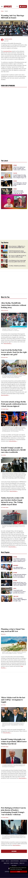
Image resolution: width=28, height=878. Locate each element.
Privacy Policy (12, 869)
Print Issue (15, 596)
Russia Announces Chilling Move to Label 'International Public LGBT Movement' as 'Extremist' (17, 247)
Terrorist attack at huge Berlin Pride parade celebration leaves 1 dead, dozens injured (14, 403)
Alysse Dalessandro (5, 310)
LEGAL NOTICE (14, 865)
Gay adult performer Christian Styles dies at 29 (19, 568)
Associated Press (7, 51)
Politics (15, 173)
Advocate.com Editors (8, 38)
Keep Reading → (8, 343)
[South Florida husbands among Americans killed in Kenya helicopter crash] (4, 251)
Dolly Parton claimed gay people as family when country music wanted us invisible (19, 169)
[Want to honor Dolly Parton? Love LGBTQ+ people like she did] (6, 191)
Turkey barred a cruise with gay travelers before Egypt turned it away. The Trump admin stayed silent (12, 501)
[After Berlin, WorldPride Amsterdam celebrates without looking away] (14, 320)
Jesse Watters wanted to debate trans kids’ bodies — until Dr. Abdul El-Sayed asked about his (20, 560)
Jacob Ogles (4, 455)
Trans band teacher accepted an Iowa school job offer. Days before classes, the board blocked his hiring (19, 593)
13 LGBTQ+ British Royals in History (17, 265)
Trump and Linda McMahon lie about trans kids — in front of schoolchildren (19, 576)
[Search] (17, 6)
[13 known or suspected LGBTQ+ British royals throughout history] (4, 265)
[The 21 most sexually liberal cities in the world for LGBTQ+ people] (4, 256)
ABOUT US (7, 861)
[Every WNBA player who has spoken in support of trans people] (6, 183)
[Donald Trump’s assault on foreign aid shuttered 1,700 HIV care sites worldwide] (14, 464)
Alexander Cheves (5, 357)
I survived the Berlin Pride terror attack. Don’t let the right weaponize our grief (14, 352)
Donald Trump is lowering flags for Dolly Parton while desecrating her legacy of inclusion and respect (19, 177)
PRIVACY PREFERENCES (14, 863)
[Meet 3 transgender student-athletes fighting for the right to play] (6, 598)
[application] (14, 201)
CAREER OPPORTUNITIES (14, 861)
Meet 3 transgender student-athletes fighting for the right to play (20, 599)
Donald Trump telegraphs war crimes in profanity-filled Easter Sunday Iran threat (14, 741)
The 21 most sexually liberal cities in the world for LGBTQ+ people (17, 256)
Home (2, 11)
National (15, 557)
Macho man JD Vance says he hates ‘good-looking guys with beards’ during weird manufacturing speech (20, 584)
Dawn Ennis (4, 634)
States (14, 588)
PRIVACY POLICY (6, 863)
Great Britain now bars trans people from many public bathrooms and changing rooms (17, 262)
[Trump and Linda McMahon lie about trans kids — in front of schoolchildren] (6, 575)
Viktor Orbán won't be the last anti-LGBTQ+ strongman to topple (13, 699)
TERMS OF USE (21, 863)
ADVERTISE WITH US (23, 861)
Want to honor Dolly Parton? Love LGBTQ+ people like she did (18, 192)
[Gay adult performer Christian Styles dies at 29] (6, 567)
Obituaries (15, 565)
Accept (18, 871)
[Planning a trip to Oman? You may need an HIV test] (14, 643)
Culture (15, 181)
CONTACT (3, 861)
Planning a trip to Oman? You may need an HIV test (12, 630)
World (6, 11)
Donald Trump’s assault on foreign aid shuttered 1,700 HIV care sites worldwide (13, 449)
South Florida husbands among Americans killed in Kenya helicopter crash (17, 252)
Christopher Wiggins (5, 409)
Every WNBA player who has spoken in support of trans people (20, 184)
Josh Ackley (4, 704)
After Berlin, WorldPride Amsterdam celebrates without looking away (13, 305)
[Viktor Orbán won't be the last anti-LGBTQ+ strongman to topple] (14, 714)
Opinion (15, 165)
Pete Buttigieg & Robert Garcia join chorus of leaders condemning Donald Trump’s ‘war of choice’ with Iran (13, 811)
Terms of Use (19, 869)
